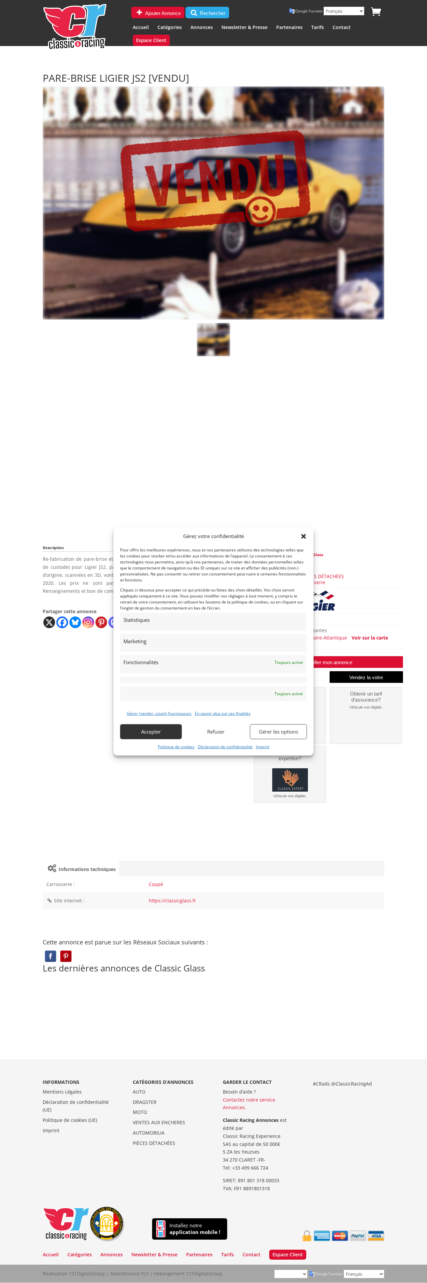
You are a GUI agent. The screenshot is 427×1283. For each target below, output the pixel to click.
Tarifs (317, 27)
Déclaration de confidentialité (225, 746)
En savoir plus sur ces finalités (223, 713)
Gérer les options (278, 731)
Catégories (169, 27)
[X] (49, 622)
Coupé (156, 884)
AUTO (139, 1092)
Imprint (262, 746)
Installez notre (194, 1229)
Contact (342, 27)
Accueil (141, 27)
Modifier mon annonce (328, 662)
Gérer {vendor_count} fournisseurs (159, 713)
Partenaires (289, 27)
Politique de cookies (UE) (70, 1120)
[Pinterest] (101, 622)
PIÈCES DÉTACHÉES (323, 576)
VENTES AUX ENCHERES (159, 1122)
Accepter (151, 731)
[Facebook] (62, 622)
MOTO (140, 1112)
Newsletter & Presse (245, 27)
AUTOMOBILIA (148, 1133)
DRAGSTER (144, 1102)
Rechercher (212, 13)
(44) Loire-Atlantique (324, 637)
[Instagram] (88, 622)
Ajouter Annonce (162, 13)
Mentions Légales (62, 1092)
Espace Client (151, 40)
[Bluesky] (75, 622)
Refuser (216, 731)
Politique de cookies (176, 746)
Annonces (201, 27)
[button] (303, 536)
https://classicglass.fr (172, 900)
